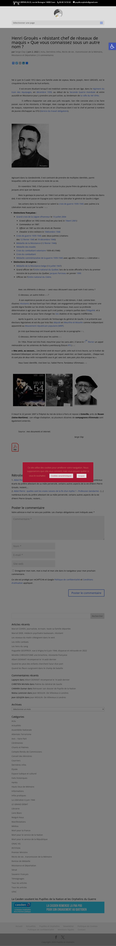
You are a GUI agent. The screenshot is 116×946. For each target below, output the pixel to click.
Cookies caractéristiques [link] (61, 475)
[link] (112, 46)
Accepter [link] (81, 476)
